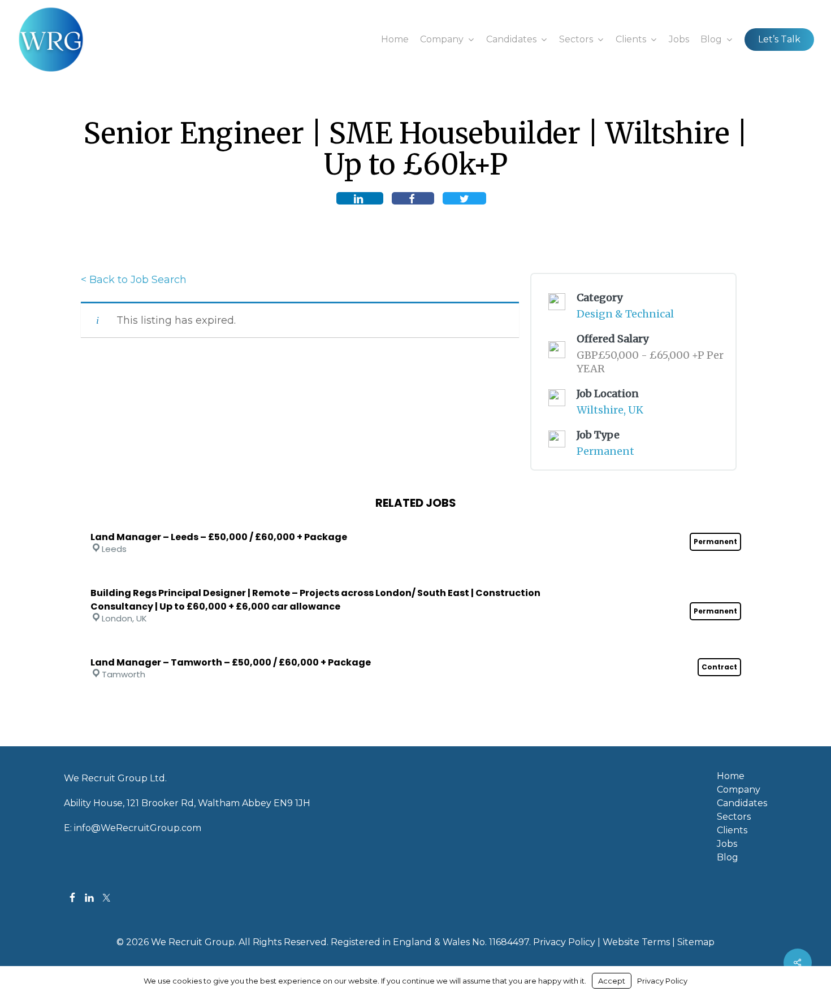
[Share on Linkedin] (359, 198)
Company (738, 789)
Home (731, 776)
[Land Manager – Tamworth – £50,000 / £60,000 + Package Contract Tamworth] (415, 647)
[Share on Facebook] (413, 198)
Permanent (605, 451)
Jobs (727, 844)
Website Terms (636, 942)
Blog (727, 857)
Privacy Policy (564, 942)
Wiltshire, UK (610, 409)
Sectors (734, 816)
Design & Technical (625, 313)
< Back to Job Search (134, 279)
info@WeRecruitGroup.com (137, 828)
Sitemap (696, 942)
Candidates (742, 803)
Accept (611, 980)
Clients (732, 830)
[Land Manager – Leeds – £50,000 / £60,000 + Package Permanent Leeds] (415, 522)
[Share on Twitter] (464, 198)
